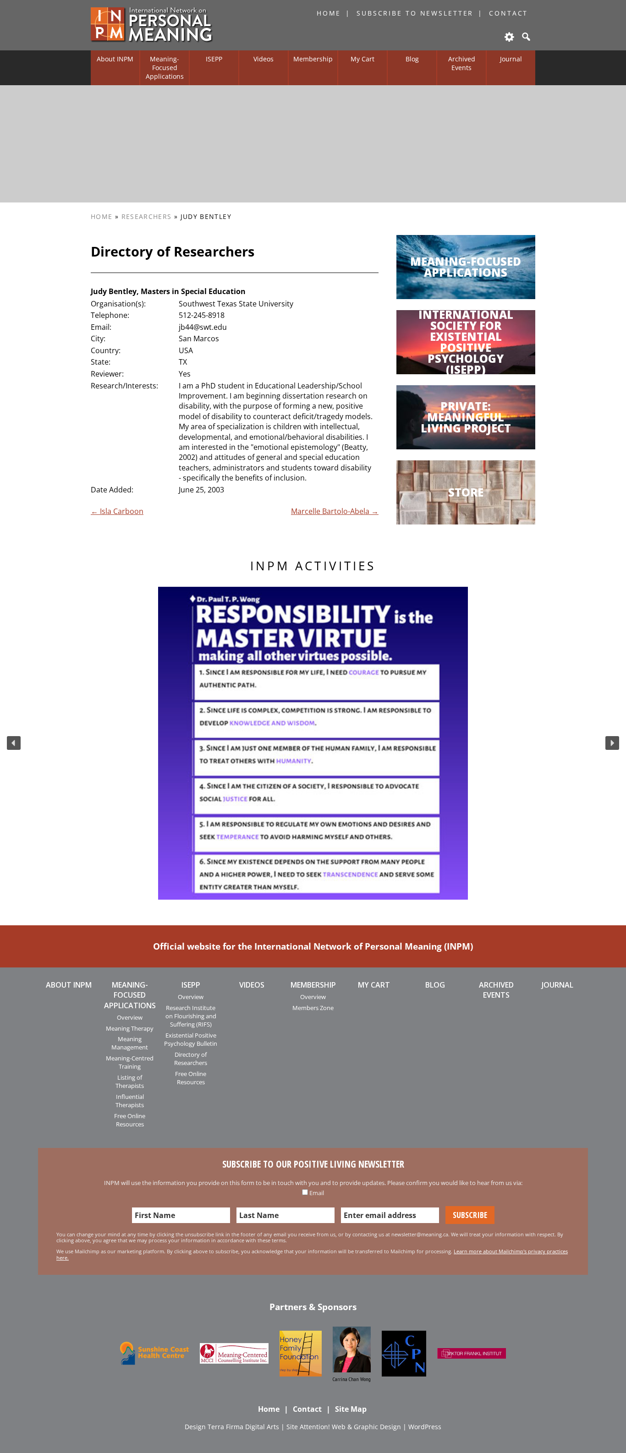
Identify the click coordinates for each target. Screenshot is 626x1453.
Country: (106, 350)
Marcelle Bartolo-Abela (335, 511)
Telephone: (110, 315)
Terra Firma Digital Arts (243, 1426)
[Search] (525, 36)
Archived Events (461, 63)
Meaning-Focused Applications (165, 67)
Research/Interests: (124, 386)
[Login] (508, 36)
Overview (130, 1017)
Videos (263, 59)
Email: (101, 327)
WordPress (424, 1426)
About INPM (115, 59)
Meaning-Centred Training (130, 1062)
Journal (511, 59)
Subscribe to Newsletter (415, 13)
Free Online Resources (129, 1120)
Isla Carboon (117, 511)
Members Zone (313, 1008)
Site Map (351, 1409)
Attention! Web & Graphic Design (350, 1426)
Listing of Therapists (129, 1081)
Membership (313, 59)
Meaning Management (129, 1043)
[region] (313, 743)
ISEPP (214, 59)
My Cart (362, 59)
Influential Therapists (129, 1100)
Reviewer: (107, 374)
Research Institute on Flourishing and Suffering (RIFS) (190, 1016)
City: (98, 338)
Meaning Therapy (130, 1028)
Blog (412, 59)
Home (329, 13)
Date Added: (112, 490)
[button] (14, 743)
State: (100, 362)
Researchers (146, 216)
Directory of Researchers (190, 1058)
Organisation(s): (118, 304)
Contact (508, 13)
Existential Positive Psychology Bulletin (190, 1039)
